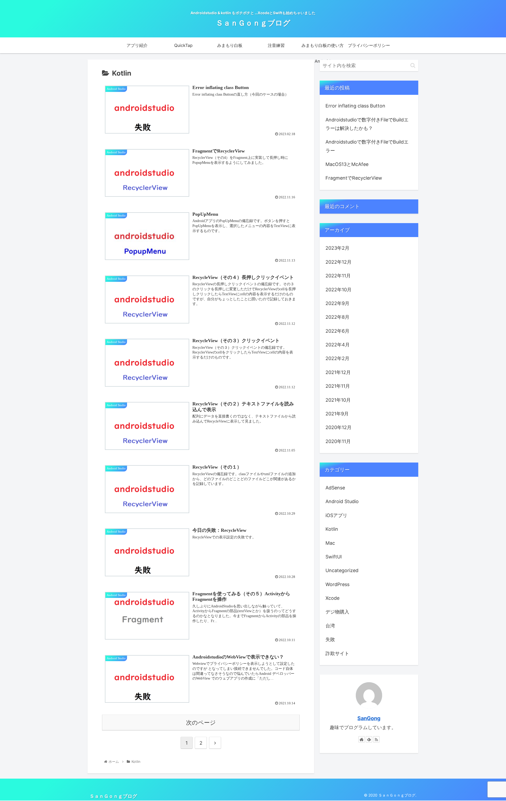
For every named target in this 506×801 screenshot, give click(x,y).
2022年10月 (338, 289)
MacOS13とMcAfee (346, 164)
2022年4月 (337, 344)
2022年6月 (337, 331)
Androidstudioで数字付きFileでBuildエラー (366, 146)
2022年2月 (337, 358)
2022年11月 (338, 275)
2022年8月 (337, 317)
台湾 (330, 625)
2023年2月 (337, 248)
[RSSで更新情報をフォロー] (376, 739)
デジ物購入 (337, 612)
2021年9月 (337, 413)
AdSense (335, 487)
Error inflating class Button (355, 106)
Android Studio (342, 501)
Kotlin (331, 529)
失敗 (330, 639)
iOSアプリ (336, 515)
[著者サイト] (361, 739)
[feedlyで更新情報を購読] (369, 739)
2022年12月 (338, 262)
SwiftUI (333, 556)
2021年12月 (338, 372)
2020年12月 (338, 427)
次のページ (201, 722)
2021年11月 (337, 386)
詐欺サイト (337, 653)
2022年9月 (337, 303)
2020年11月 (338, 441)
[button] (412, 65)
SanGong (369, 718)
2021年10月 (338, 400)
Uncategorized (341, 570)
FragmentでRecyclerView (353, 178)
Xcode (332, 598)
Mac (330, 543)
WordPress (337, 584)
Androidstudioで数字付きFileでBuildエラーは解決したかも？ (366, 124)
